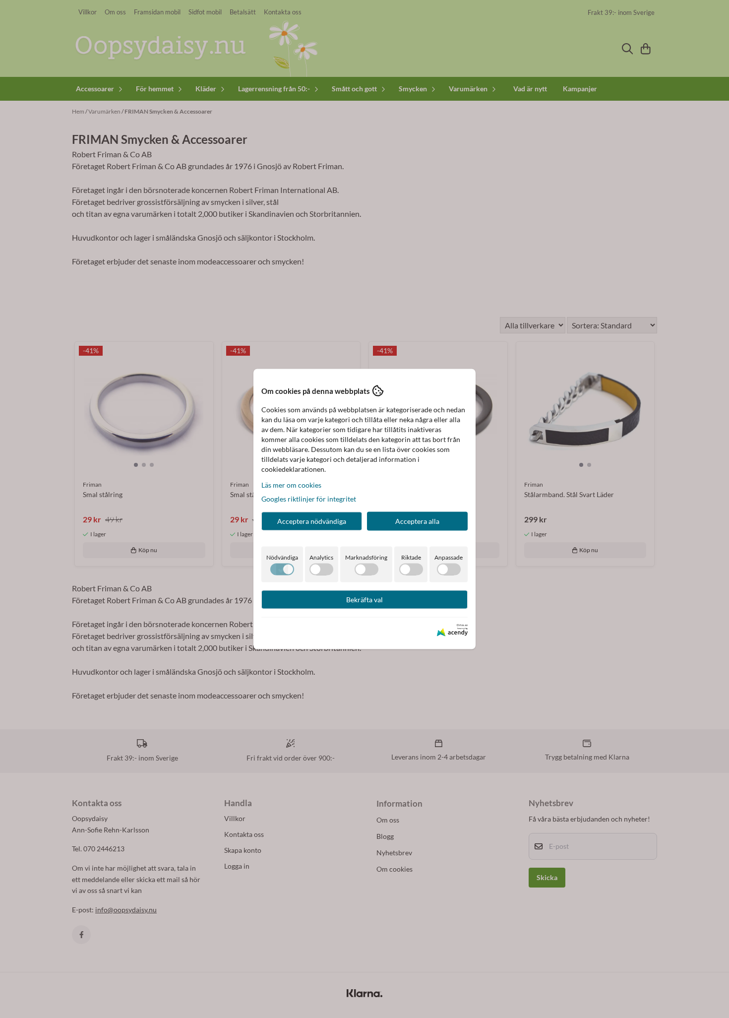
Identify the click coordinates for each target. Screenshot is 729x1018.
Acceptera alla (417, 521)
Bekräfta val (364, 599)
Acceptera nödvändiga (311, 521)
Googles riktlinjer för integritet (308, 499)
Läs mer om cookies (291, 485)
